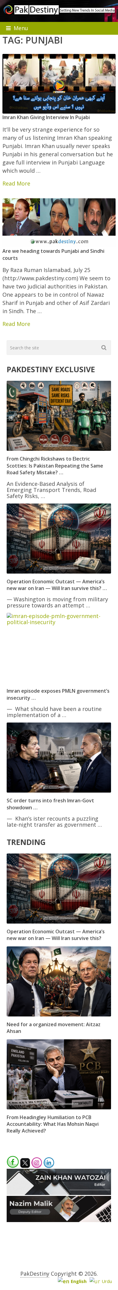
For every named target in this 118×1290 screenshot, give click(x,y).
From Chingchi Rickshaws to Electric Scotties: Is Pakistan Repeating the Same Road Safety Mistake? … (55, 465)
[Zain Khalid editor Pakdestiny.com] (59, 1192)
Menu (21, 28)
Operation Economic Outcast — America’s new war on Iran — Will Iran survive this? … (57, 585)
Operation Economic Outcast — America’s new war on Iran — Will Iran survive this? (56, 935)
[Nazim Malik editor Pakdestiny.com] (59, 1220)
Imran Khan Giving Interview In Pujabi (46, 117)
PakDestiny (34, 1273)
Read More (16, 183)
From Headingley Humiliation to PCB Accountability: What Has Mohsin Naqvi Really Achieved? (53, 1124)
